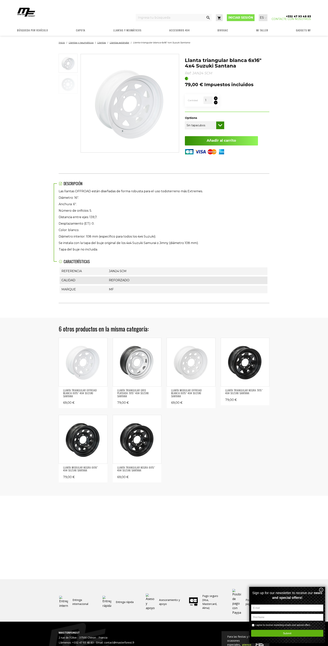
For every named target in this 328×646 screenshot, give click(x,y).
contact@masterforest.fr (119, 642)
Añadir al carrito (221, 140)
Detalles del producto (83, 362)
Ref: (188, 73)
